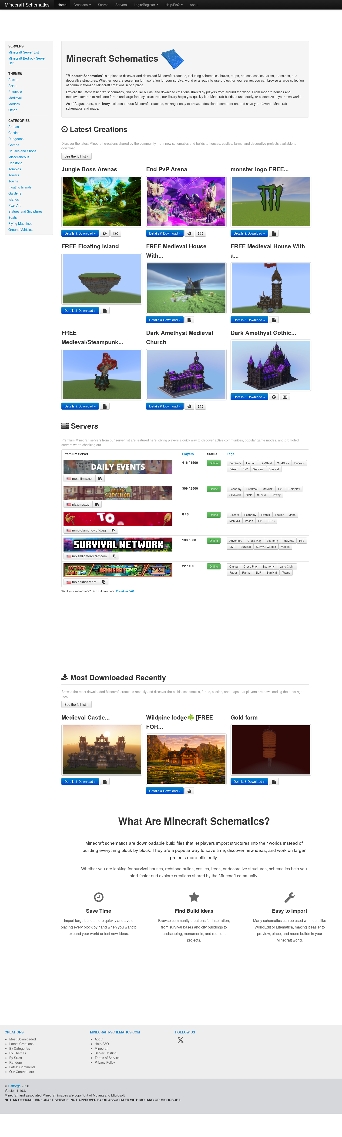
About (194, 4)
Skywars (258, 469)
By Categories (19, 1048)
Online (214, 463)
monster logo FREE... (260, 169)
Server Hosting (106, 1053)
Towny (276, 495)
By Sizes (15, 1057)
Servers (121, 4)
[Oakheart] (118, 576)
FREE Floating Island (90, 246)
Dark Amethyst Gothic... (263, 332)
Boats (12, 217)
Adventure (235, 540)
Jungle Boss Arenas (89, 169)
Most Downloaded (22, 1039)
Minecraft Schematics (27, 4)
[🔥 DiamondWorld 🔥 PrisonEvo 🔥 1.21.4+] (118, 524)
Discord (234, 515)
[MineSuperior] (118, 498)
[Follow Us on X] (180, 1040)
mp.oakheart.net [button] (83, 581)
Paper (233, 572)
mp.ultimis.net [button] (82, 478)
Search (103, 4)
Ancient (13, 79)
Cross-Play (255, 540)
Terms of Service (107, 1057)
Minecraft (101, 1048)
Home (62, 4)
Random (15, 1062)
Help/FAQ (102, 1043)
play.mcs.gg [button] (80, 504)
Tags (231, 453)
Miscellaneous (18, 157)
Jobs (292, 515)
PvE (280, 489)
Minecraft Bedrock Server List (27, 60)
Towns (13, 181)
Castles (13, 132)
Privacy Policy (105, 1062)
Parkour (299, 463)
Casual (233, 566)
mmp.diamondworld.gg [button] (88, 530)
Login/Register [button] (145, 4)
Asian (12, 85)
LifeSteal (266, 463)
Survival (274, 469)
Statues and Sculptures (25, 211)
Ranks (246, 572)
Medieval (15, 97)
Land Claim (287, 566)
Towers (13, 175)
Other (12, 110)
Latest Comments (22, 1067)
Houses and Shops (22, 150)
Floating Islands (20, 187)
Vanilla (285, 546)
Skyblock (235, 495)
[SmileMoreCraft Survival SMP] (118, 550)
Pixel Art (14, 205)
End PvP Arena (166, 169)
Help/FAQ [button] (173, 4)
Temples (14, 169)
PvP (245, 469)
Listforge (14, 1085)
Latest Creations (21, 1043)
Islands (13, 199)
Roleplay (294, 489)
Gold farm (244, 717)
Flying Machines (20, 223)
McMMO (268, 489)
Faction (250, 463)
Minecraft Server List (23, 52)
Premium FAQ (125, 591)
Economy (235, 489)
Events (265, 515)
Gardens (14, 193)
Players (188, 453)
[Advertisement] (171, 25)
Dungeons (15, 138)
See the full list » (76, 156)
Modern (14, 103)
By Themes (17, 1053)
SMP (249, 495)
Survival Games (266, 546)
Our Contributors (21, 1071)
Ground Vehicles (20, 229)
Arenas (13, 126)
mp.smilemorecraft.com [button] (89, 556)
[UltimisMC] (118, 472)
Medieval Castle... (85, 717)
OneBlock (283, 463)
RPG (271, 521)
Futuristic (15, 91)
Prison (233, 469)
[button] (100, 478)
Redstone (15, 163)
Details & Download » (80, 233)
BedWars (235, 463)
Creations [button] (81, 4)
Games (13, 144)
